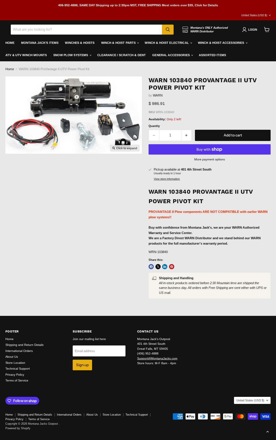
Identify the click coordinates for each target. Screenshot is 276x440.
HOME (10, 42)
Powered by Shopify (17, 428)
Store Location (15, 362)
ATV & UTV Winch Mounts (26, 55)
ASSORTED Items (212, 55)
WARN (158, 95)
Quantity (154, 126)
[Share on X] (158, 266)
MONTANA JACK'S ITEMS (40, 42)
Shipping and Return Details (24, 345)
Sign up (82, 365)
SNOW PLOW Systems (71, 55)
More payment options (209, 159)
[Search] (168, 30)
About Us (11, 356)
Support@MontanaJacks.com (157, 358)
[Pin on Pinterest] (171, 266)
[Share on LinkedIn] (164, 266)
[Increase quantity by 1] (186, 135)
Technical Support (17, 368)
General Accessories (171, 55)
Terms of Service (16, 380)
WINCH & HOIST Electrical (167, 42)
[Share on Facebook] (151, 266)
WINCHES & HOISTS (79, 42)
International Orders (19, 351)
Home (9, 69)
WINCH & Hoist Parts (119, 42)
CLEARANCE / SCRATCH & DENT (121, 55)
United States (254, 15)
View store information (167, 178)
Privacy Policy (14, 374)
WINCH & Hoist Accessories (221, 42)
